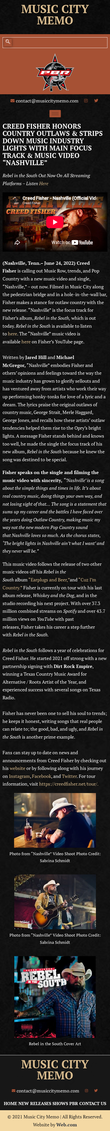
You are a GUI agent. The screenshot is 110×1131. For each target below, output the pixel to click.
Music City (55, 8)
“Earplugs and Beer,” (49, 580)
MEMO (55, 1075)
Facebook (41, 776)
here (12, 334)
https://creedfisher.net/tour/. (68, 784)
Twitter (69, 776)
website (17, 768)
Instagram (19, 776)
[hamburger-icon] (55, 113)
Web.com (66, 1124)
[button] (8, 42)
